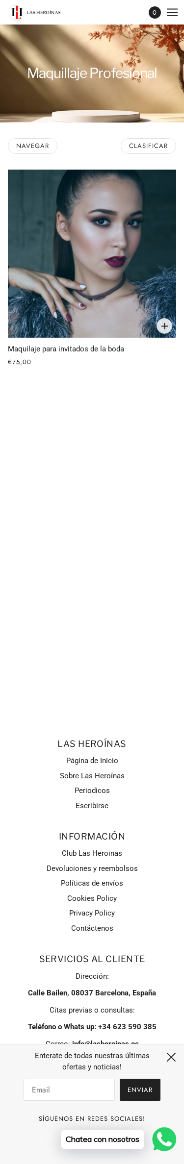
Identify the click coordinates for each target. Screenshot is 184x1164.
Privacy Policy (92, 913)
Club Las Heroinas (92, 853)
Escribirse (92, 805)
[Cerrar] (171, 1057)
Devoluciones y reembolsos (92, 868)
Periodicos (92, 790)
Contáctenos (92, 928)
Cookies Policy (92, 898)
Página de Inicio (92, 760)
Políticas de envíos (92, 883)
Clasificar (148, 145)
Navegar (32, 145)
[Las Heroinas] (43, 12)
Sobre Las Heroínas (92, 775)
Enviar (140, 1089)
